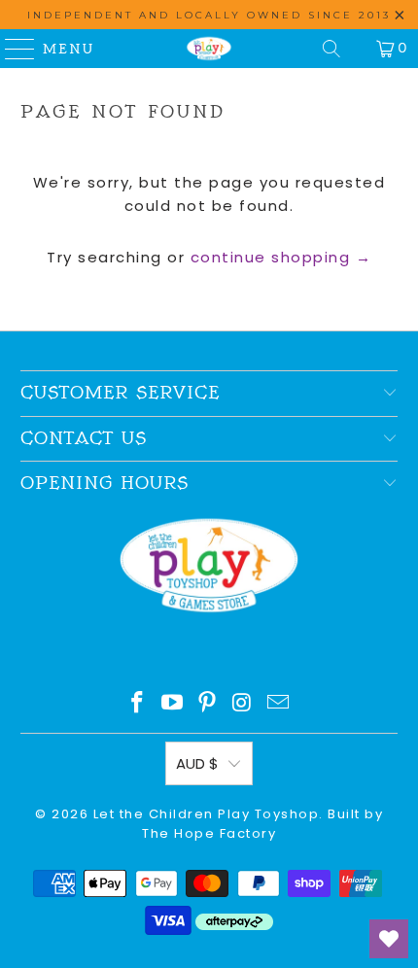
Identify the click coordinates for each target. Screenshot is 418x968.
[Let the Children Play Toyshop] (209, 48)
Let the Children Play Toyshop (206, 814)
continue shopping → (281, 257)
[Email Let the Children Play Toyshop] (279, 704)
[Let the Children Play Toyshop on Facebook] (138, 704)
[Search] (331, 48)
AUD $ (197, 763)
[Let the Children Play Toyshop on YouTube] (173, 704)
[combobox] (209, 300)
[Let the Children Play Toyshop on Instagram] (243, 704)
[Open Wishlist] (388, 938)
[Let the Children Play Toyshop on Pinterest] (208, 704)
